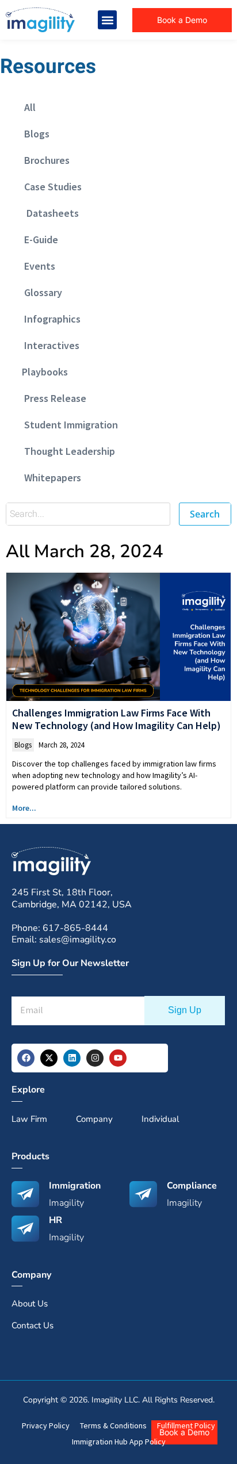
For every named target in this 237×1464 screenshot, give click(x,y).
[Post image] (118, 637)
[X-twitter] (49, 1058)
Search (205, 514)
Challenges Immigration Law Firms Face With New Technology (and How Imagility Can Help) (116, 719)
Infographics (49, 318)
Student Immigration (67, 424)
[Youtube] (118, 1058)
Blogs (33, 133)
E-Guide (37, 239)
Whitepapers (49, 477)
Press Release (51, 398)
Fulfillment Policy (186, 1425)
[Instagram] (95, 1058)
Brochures (43, 160)
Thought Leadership (66, 451)
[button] (107, 19)
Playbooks (42, 371)
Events (36, 266)
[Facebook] (26, 1058)
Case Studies (49, 186)
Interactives (48, 345)
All (26, 107)
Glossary (39, 292)
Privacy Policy (46, 1425)
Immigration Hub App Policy (119, 1441)
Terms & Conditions (113, 1425)
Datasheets (48, 213)
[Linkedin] (72, 1058)
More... (24, 808)
